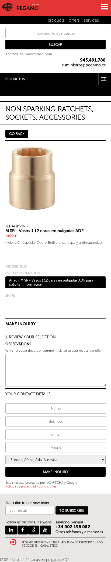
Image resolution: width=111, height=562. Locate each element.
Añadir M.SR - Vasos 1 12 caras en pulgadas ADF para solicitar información (51, 282)
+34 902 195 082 (73, 526)
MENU (104, 6)
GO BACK (17, 134)
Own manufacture (15, 94)
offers (74, 20)
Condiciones (47, 486)
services (91, 20)
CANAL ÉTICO (49, 545)
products (56, 20)
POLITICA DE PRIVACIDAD (78, 542)
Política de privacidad (20, 486)
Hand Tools (9, 87)
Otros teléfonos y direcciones (79, 532)
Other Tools (9, 90)
